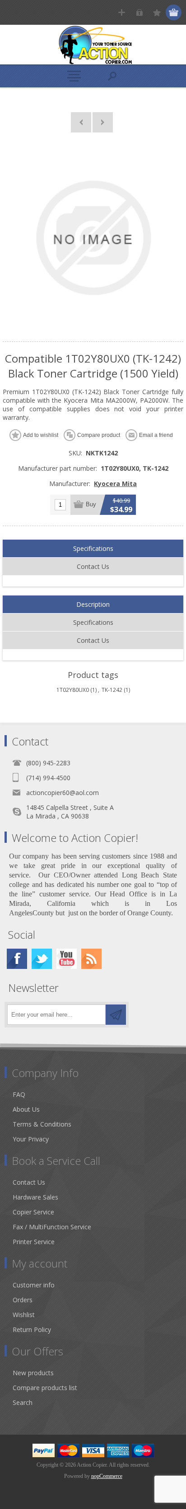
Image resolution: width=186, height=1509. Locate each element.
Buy (91, 504)
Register (122, 12)
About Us (26, 1109)
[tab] (93, 549)
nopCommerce (106, 1476)
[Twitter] (42, 959)
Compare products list (45, 1387)
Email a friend (156, 435)
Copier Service (33, 1212)
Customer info (34, 1285)
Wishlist (24, 1314)
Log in (139, 12)
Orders (23, 1299)
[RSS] (91, 959)
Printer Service (34, 1241)
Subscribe (116, 1014)
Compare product (98, 435)
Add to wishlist (40, 435)
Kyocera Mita (115, 483)
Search (23, 1402)
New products (33, 1372)
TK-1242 (112, 690)
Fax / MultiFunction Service (52, 1227)
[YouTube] (66, 959)
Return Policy (32, 1329)
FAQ (19, 1094)
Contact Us (93, 566)
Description (93, 604)
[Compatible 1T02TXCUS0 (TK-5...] (81, 122)
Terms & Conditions (42, 1124)
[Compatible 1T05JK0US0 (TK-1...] (103, 122)
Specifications (93, 548)
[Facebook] (17, 959)
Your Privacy (31, 1139)
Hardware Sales (35, 1197)
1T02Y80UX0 (72, 690)
